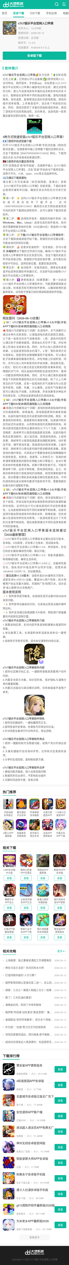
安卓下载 (18, 13)
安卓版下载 (34, 55)
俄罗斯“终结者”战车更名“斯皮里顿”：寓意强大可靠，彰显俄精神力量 (29, 1012)
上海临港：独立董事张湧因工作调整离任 (28, 960)
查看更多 (34, 1237)
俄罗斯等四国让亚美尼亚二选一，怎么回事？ (29, 982)
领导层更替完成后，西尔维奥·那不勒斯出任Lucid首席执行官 (29, 1034)
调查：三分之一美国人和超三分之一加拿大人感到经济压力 (29, 990)
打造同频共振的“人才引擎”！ (21, 975)
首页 (4, 13)
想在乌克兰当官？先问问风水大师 (24, 968)
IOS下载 (35, 13)
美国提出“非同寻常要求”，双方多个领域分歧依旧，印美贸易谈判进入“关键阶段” (29, 1019)
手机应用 (51, 13)
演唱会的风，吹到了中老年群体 (23, 1005)
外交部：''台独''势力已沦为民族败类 (25, 1027)
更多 (59, 951)
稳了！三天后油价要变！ (19, 997)
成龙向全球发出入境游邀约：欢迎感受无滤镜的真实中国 (29, 1042)
